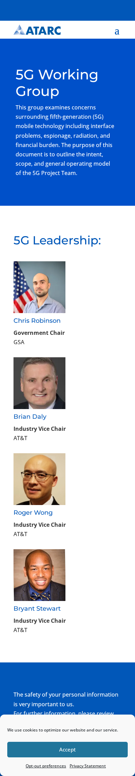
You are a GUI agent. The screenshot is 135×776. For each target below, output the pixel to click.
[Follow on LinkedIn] (102, 8)
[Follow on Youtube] (116, 8)
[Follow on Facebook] (74, 8)
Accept (67, 749)
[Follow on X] (88, 8)
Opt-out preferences (46, 766)
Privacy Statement (88, 766)
